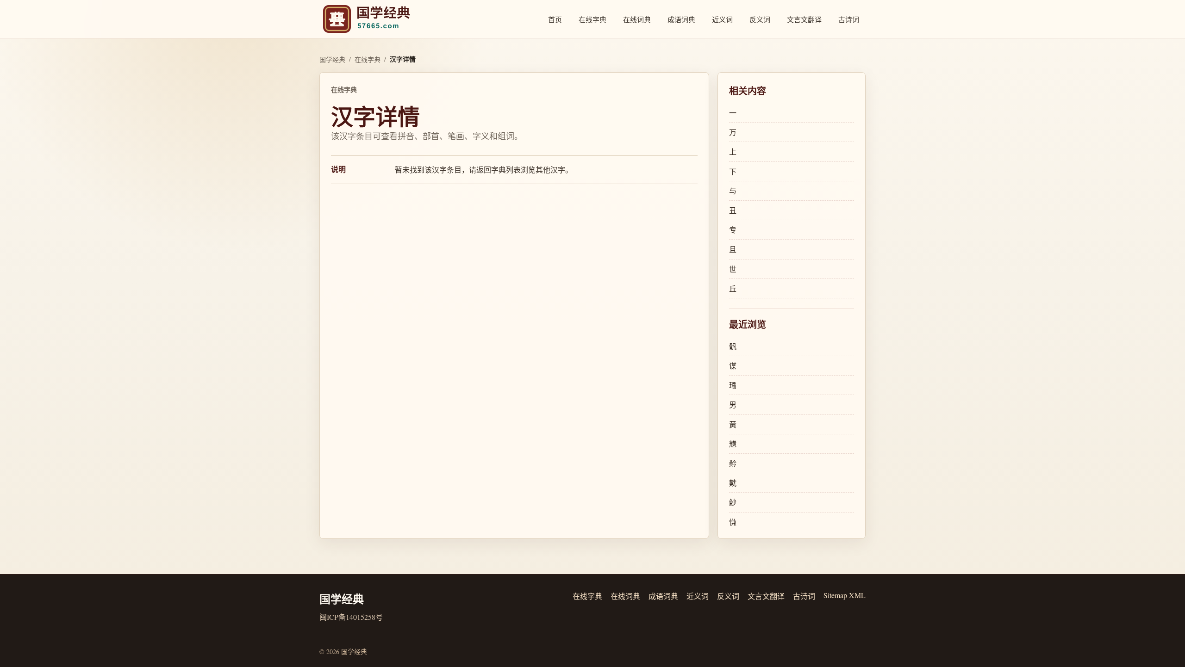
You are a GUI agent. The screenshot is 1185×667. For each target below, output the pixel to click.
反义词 (759, 19)
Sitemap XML (844, 595)
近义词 (722, 19)
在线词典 (637, 19)
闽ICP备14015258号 (351, 617)
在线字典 (592, 19)
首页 (555, 19)
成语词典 (681, 19)
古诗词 (848, 19)
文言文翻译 (804, 19)
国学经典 (332, 59)
